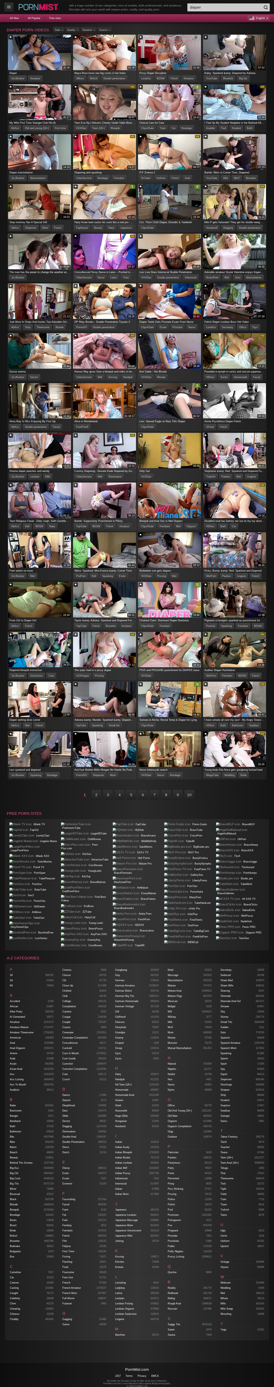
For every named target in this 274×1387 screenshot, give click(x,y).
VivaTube (211, 78)
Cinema (66, 969)
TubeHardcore (202, 902)
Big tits (243, 78)
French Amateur (71, 1287)
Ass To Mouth (18, 1084)
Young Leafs (96, 922)
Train (162, 128)
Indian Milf (121, 1167)
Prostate (177, 327)
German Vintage (124, 1006)
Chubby (14, 1319)
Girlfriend (120, 1016)
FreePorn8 (82, 426)
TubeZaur (38, 917)
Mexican (173, 1001)
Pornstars (173, 1214)
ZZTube (86, 911)
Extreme (67, 1183)
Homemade (240, 377)
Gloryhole (120, 1027)
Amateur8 (211, 227)
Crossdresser (70, 1042)
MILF (237, 178)
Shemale (225, 995)
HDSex (210, 377)
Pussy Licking (176, 1256)
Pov (170, 1225)
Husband (120, 1126)
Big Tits (14, 1183)
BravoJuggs (250, 861)
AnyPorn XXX (99, 934)
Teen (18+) (98, 128)
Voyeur (224, 1267)
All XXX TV (249, 898)
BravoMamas (98, 882)
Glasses (120, 1022)
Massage (173, 975)
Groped (119, 1042)
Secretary (227, 327)
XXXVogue (82, 675)
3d (11, 980)
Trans (223, 1204)
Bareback (15, 1121)
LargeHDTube (99, 833)
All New (14, 18)
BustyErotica (200, 858)
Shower (224, 1006)
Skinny (224, 1016)
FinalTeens (196, 919)
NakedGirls (248, 910)
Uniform (160, 178)
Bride (244, 775)
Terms (129, 1375)
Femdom (119, 178)
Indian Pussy (122, 1173)
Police (171, 1199)
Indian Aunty (122, 1147)
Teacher (225, 1147)
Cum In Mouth (70, 1053)
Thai (222, 1173)
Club (65, 995)
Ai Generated (17, 1016)
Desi (65, 1110)
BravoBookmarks (124, 908)
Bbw (12, 1141)
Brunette (228, 78)
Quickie (172, 1272)
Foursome (68, 1272)
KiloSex (86, 853)
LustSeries (41, 938)
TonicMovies (44, 861)
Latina (118, 1293)
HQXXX (139, 924)
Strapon (224, 1089)
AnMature (142, 887)
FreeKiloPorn (200, 936)
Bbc (12, 1136)
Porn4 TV (38, 867)
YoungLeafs (94, 870)
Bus (12, 1256)
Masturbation (37, 178)
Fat (64, 1214)
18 (11, 975)
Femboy (67, 1225)
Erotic (122, 576)
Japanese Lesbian (125, 1214)
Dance (66, 1094)
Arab (12, 1058)
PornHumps (250, 872)
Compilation (69, 1006)
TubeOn (210, 476)
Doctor (34, 377)
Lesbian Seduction (126, 1313)
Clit (64, 980)
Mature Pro (145, 863)
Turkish (224, 1209)
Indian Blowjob (123, 1152)
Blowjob (115, 128)
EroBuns (89, 906)
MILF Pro (193, 852)
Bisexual (15, 1194)
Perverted (173, 1178)
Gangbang (121, 969)
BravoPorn (212, 277)
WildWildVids (148, 841)
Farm (65, 1209)
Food (65, 1267)
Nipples (172, 1068)
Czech (66, 1079)
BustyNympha (203, 863)
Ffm (64, 1240)
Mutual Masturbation (179, 1048)
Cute (51, 675)
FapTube (141, 824)
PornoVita (39, 900)
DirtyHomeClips (20, 926)
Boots (13, 1220)
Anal (187, 178)
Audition (14, 1089)
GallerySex (196, 874)
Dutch (65, 1152)
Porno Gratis (199, 824)
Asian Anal (16, 1068)
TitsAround (248, 867)
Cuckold (67, 1048)
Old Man (173, 1115)
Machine (120, 1334)
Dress (65, 1147)
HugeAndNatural (226, 833)
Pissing (161, 576)
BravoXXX (247, 850)
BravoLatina (147, 930)
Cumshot (67, 1063)
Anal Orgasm (17, 1048)
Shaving (225, 990)
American (15, 1037)
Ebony (66, 1167)
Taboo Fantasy (229, 1136)
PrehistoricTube (71, 827)
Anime (13, 1053)
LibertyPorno (199, 880)
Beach (13, 1152)
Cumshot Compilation (74, 1068)
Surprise (225, 1105)
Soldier (224, 1027)
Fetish (174, 78)
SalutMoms (145, 846)
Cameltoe (15, 1272)
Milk (100, 377)
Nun (170, 1079)
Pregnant (173, 1230)
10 (189, 795)
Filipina (66, 1246)
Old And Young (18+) (180, 1110)
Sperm (224, 1058)
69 (11, 985)
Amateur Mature (19, 1027)
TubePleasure (47, 878)
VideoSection (84, 178)
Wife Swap (226, 1308)
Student (236, 128)
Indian (118, 1141)
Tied (223, 128)
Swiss (223, 1121)
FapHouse (82, 227)
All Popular (34, 18)
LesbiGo (146, 78)
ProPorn (81, 576)
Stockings (226, 1084)
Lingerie (251, 476)
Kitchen (119, 1261)
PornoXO (81, 327)
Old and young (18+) (37, 128)
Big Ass (14, 1167)
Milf (170, 1011)
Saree (171, 1329)
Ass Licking (16, 1079)
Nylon (171, 1089)
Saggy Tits (174, 1324)
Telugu (224, 1167)
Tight (223, 1188)
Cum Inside (69, 1058)
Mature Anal (175, 990)
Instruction (36, 675)
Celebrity (15, 1298)
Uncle (223, 1235)
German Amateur (125, 985)
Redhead (173, 1293)
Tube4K (190, 841)
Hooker (119, 1100)
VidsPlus (192, 914)
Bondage (187, 128)
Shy (222, 1011)
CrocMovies (95, 945)
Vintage (224, 1261)
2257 (118, 1375)
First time (60, 128)
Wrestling (225, 1313)
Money (172, 1037)
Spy (222, 1068)
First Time (68, 1251)
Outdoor (172, 1136)
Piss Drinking (175, 1188)
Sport (223, 1063)
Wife (223, 1303)
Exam (163, 327)
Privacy (142, 1375)
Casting (14, 1287)
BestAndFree (45, 932)
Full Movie (68, 1298)
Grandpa (120, 1032)
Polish (171, 1204)
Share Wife (226, 985)
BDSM (160, 78)
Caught (14, 1293)
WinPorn (211, 576)
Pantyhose (174, 1162)
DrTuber (145, 178)
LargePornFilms (20, 850)
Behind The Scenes (21, 1162)
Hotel (118, 1105)
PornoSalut (196, 891)
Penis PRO (248, 926)
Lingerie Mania (48, 841)
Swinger (225, 1115)
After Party (16, 1011)
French (66, 1282)
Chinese (14, 1313)
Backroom (16, 1110)
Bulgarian (15, 1251)
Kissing (113, 377)
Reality (172, 1287)
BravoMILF (248, 824)
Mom (45, 227)
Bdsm (13, 1147)
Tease (223, 1152)
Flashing (67, 1261)
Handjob (128, 377)
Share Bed (226, 980)
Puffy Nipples (175, 1251)
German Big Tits (124, 995)
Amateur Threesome (21, 1032)
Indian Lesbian (123, 1162)
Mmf (170, 1027)
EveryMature (148, 893)
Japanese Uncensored (128, 1230)
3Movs (80, 78)
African (14, 1006)
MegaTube (212, 775)
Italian (118, 1188)
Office (242, 327)
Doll (27, 526)
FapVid (34, 829)
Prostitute (173, 1240)
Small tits (114, 725)
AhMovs (37, 912)
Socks (224, 377)
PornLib (210, 626)
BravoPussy (96, 928)
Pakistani (173, 1152)
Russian (172, 1308)
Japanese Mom (124, 1225)
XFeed (210, 426)
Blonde (60, 327)
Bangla (14, 1115)
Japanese (126, 227)
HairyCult (90, 917)
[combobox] (228, 7)
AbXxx (15, 128)
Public (171, 1246)
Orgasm (191, 526)
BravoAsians (148, 835)
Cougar (66, 1016)
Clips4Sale (147, 128)
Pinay (171, 1183)
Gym (118, 1053)
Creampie (67, 1032)
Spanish (225, 1037)
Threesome (43, 327)
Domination (115, 476)
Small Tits (226, 1022)
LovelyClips (43, 835)
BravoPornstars (123, 872)
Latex (114, 277)
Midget (172, 1006)
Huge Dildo (121, 1115)
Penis (171, 1173)
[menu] (8, 7)
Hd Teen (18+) (123, 1084)
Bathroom (237, 725)
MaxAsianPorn (122, 882)
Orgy (170, 1131)
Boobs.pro (247, 878)
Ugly (223, 1230)
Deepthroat (68, 1105)
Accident (15, 1001)
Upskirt (224, 1246)
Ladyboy (120, 1287)
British (93, 78)
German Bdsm (123, 990)
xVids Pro (194, 908)
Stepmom (30, 227)
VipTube (81, 725)
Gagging (67, 1319)
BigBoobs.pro (201, 846)
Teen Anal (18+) (229, 1162)
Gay (117, 975)
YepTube (81, 526)
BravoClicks (251, 904)
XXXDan (81, 128)
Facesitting (68, 1199)
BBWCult (193, 942)
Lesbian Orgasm (124, 1308)
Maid (170, 969)
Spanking (107, 576)
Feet (65, 1220)
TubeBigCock (201, 930)
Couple (66, 1022)
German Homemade (126, 1001)
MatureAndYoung (124, 939)
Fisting (66, 1256)
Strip (27, 327)
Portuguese (174, 1220)
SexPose (193, 925)
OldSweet (39, 906)
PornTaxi (192, 886)
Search (266, 7)
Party (171, 1167)
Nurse (101, 277)
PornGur (37, 884)
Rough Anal (174, 1303)
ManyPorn (195, 897)
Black (13, 1199)
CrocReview (95, 865)
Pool (170, 1209)
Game (65, 1324)
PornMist (39, 7)
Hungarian (121, 1121)
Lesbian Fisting (124, 1303)
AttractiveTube (99, 859)
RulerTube (40, 889)
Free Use (67, 1277)
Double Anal (69, 1136)
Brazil (13, 1225)
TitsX (237, 856)
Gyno (118, 1058)
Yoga (223, 1329)
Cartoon (14, 1282)
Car (174, 128)
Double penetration (114, 78)
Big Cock (15, 1178)
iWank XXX (42, 856)
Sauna (171, 1334)
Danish (66, 1100)
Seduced (225, 975)
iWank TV (39, 824)
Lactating (120, 1282)
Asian (13, 1063)
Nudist (171, 1074)
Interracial (190, 277)
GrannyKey (93, 939)
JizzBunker (17, 78)
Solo (237, 277)
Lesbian (34, 476)
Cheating (15, 1308)
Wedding (229, 775)
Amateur (35, 78)
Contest (66, 1011)
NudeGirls (246, 921)
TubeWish (246, 884)
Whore (224, 1298)
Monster (172, 1042)
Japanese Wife (123, 1235)
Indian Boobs (122, 1157)
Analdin (210, 128)
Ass (12, 1074)
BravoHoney (251, 844)
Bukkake (15, 1246)
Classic (66, 975)
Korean (119, 1267)
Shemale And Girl (230, 1001)
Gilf (117, 1011)
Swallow (254, 725)
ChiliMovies (94, 839)
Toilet (223, 1194)
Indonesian (121, 1178)
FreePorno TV (202, 869)
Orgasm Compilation (179, 1126)
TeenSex (244, 938)
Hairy (111, 227)
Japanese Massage (126, 1220)
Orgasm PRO (253, 932)
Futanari (67, 1303)
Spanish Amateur (230, 1042)
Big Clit (14, 1173)
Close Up (67, 985)
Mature (172, 985)
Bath (249, 128)
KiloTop (86, 876)
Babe (13, 1105)
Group (118, 1048)
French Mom (69, 1293)
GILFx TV (142, 852)
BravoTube (196, 829)
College (66, 1001)
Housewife (121, 1110)
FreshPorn (144, 919)
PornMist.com (137, 1369)
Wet (225, 178)
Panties (225, 476)
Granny (119, 1037)
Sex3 (31, 895)
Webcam (225, 1282)
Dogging (228, 227)
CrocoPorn (196, 835)
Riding (171, 1298)
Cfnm (13, 1303)
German (119, 980)
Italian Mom (122, 1194)
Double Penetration (73, 1141)
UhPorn (241, 839)
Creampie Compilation (75, 1037)
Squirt (223, 1074)
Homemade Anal (124, 1094)
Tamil (223, 1141)
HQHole (139, 829)
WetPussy (247, 915)
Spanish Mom (228, 1048)
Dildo (65, 1115)
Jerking (119, 1240)
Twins (223, 1214)
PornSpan (39, 872)
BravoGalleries (225, 893)
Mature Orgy (175, 995)
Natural (172, 1063)
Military (172, 1016)
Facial (256, 377)
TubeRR (139, 945)
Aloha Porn (145, 913)
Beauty (98, 227)
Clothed (66, 990)
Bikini (13, 1188)
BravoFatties (148, 898)
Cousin (66, 1027)
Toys (255, 327)
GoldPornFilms (70, 891)
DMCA (155, 1375)
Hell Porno (144, 858)
